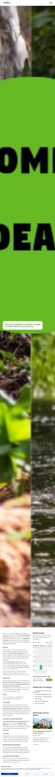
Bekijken (36, 744)
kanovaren (6, 730)
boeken (49, 679)
